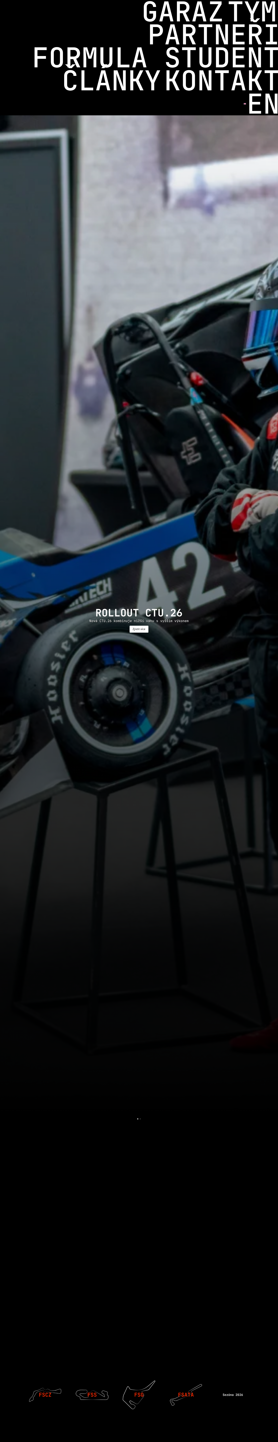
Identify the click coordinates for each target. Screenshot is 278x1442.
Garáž (183, 11)
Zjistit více (139, 629)
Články (111, 80)
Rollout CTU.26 (139, 612)
